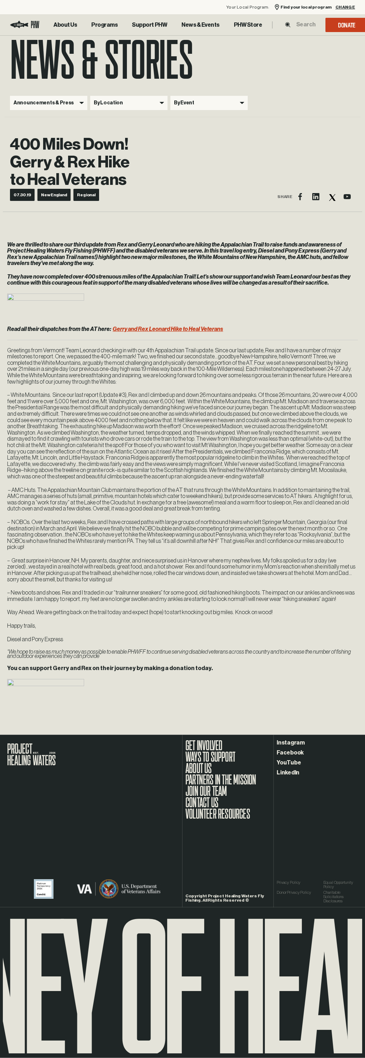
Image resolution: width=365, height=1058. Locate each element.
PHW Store (248, 25)
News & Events (200, 25)
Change (345, 7)
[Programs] (104, 25)
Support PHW (149, 25)
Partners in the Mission (220, 783)
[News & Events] (200, 25)
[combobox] (305, 24)
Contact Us (201, 806)
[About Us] (65, 25)
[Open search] (287, 24)
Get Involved (203, 749)
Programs (104, 25)
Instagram (291, 742)
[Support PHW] (149, 25)
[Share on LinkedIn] (316, 196)
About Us (65, 25)
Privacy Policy (288, 882)
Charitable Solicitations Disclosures (333, 896)
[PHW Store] (248, 25)
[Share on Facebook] (300, 196)
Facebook (290, 752)
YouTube (289, 762)
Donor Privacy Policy (294, 892)
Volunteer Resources (217, 817)
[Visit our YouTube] (347, 196)
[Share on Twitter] (331, 196)
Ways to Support (210, 760)
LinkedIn (288, 772)
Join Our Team (206, 794)
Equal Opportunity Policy (338, 884)
